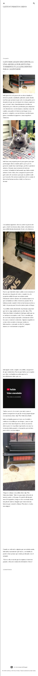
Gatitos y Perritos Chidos (15, 7)
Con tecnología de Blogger (20, 667)
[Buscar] (34, 3)
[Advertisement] (19, 34)
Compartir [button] (6, 58)
